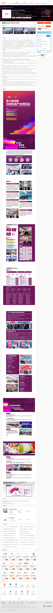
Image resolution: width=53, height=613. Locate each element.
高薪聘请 (18, 603)
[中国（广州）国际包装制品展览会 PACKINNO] (12, 554)
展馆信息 (4, 498)
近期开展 (15, 3)
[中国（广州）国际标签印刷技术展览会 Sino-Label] (12, 563)
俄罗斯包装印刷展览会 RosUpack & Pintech (26, 575)
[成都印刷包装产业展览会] (7, 30)
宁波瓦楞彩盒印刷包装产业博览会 (19, 557)
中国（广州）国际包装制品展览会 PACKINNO (12, 557)
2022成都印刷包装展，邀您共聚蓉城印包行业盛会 (9, 531)
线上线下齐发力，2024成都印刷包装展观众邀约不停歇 (26, 526)
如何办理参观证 (40, 46)
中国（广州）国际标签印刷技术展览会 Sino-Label (12, 566)
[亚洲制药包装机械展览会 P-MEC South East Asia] (26, 554)
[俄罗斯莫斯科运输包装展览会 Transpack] (19, 563)
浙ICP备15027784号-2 (12, 605)
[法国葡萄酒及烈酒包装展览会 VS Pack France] (5, 563)
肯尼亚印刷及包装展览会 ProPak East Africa (33, 575)
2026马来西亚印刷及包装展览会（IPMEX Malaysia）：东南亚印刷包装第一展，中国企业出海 (15, 546)
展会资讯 (26, 3)
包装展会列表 (5, 7)
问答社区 (8, 22)
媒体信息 (22, 603)
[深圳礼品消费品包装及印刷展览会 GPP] (33, 563)
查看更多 (19, 598)
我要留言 (48, 35)
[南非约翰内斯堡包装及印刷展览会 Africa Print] (12, 573)
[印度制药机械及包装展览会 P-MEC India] (5, 573)
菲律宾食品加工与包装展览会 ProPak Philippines (26, 566)
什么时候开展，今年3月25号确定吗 (42, 44)
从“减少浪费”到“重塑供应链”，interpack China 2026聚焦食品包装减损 (28, 537)
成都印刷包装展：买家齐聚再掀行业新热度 (24, 533)
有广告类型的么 (40, 39)
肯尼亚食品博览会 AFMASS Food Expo (4, 557)
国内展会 (22, 3)
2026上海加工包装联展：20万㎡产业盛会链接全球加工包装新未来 (28, 542)
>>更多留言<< (44, 48)
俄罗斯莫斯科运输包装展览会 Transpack (19, 566)
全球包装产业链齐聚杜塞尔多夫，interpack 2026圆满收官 (10, 544)
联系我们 (10, 603)
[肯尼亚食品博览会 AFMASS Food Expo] (5, 554)
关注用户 (13, 22)
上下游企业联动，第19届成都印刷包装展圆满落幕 (9, 533)
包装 (15, 12)
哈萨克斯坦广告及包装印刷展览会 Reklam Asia (19, 575)
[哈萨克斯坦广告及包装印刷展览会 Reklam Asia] (19, 573)
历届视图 (3, 25)
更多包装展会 (4, 550)
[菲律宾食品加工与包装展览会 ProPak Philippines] (26, 563)
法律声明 (22, 602)
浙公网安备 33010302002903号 (19, 605)
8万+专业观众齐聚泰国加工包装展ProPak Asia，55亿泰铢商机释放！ (12, 542)
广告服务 (18, 602)
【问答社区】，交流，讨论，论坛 (42, 32)
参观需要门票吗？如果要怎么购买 (42, 41)
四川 (17, 15)
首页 (11, 3)
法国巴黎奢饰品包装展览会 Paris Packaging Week (33, 557)
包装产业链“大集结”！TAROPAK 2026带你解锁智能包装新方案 (27, 535)
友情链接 (14, 602)
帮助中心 (14, 603)
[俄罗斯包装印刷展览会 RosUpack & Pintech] (26, 573)
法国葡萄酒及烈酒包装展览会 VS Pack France (5, 566)
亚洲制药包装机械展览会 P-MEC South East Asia (26, 557)
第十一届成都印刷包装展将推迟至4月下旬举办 (9, 535)
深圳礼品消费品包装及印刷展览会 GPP (33, 566)
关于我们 (10, 602)
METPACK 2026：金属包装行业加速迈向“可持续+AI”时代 (26, 544)
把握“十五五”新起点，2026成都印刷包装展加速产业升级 (10, 526)
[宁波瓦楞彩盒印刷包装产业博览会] (19, 554)
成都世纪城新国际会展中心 (28, 15)
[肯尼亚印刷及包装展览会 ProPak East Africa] (33, 573)
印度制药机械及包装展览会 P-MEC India (5, 575)
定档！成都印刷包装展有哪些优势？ (24, 531)
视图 (18, 22)
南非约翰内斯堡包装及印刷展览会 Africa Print (12, 575)
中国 (15, 15)
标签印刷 (17, 12)
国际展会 (19, 3)
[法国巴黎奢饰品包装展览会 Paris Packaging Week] (33, 554)
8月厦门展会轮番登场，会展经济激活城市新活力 (9, 537)
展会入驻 (30, 3)
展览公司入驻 (49, 602)
